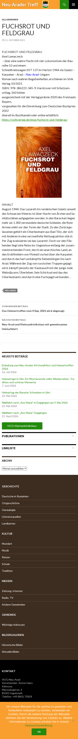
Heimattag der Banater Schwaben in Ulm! (26, 392)
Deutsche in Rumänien (15, 496)
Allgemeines (10, 19)
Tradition (7, 570)
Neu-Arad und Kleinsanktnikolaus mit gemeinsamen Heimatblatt (34, 324)
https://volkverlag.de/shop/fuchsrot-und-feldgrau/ (35, 119)
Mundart (7, 543)
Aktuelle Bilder (10, 651)
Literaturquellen (11, 516)
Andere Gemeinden (13, 604)
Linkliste (9, 448)
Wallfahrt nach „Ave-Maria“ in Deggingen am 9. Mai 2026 (35, 402)
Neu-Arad (10, 290)
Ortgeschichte (11, 503)
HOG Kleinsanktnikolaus (22, 425)
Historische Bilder (12, 644)
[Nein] (73, 720)
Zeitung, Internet (12, 591)
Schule (6, 564)
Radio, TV (7, 597)
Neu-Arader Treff (20, 4)
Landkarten (8, 523)
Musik (5, 550)
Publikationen (13, 436)
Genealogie (9, 509)
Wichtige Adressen (13, 624)
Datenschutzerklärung (38, 725)
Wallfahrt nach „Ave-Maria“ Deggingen (24, 412)
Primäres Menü (73, 4)
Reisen (6, 557)
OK (39, 731)
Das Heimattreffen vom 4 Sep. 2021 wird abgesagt (33, 308)
